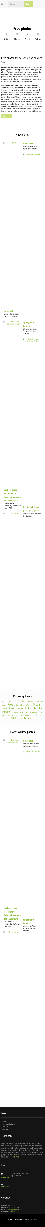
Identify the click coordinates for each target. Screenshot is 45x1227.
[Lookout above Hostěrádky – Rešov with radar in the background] (12, 404)
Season (17, 715)
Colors (37, 701)
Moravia (16, 712)
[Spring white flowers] (32, 236)
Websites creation (30, 1219)
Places (40, 712)
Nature (21, 712)
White (14, 718)
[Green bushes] (12, 596)
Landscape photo (20, 708)
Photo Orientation (33, 712)
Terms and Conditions (9, 1124)
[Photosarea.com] (2, 5)
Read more (6, 116)
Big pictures (6, 701)
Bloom (16, 701)
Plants (3, 715)
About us (5, 1127)
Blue (23, 701)
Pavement (8, 311)
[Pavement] (12, 225)
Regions (12, 715)
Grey (5, 708)
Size (22, 715)
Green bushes (29, 143)
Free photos (15, 704)
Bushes (31, 701)
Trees (38, 715)
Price (7, 715)
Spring (26, 715)
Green (36, 704)
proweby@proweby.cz (13, 1209)
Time (33, 715)
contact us (15, 1157)
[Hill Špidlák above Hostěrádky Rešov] (32, 421)
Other (25, 712)
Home (4, 1121)
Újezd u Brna (25, 718)
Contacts (5, 1129)
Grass (28, 705)
